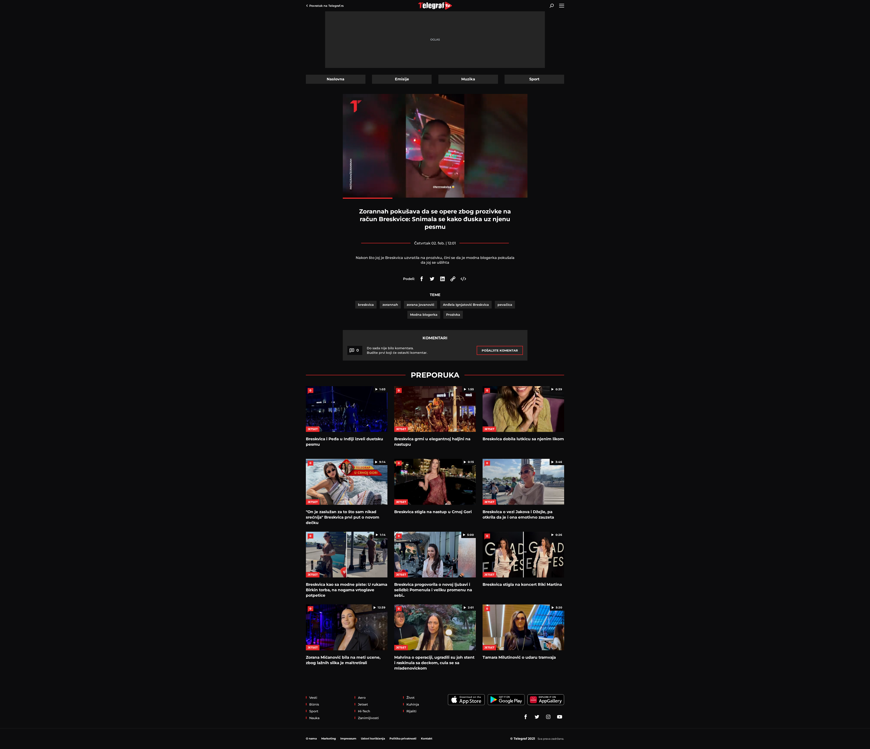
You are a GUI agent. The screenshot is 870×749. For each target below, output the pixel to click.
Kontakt (426, 738)
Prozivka (453, 315)
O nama (311, 738)
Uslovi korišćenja (373, 738)
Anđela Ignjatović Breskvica (466, 305)
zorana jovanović (420, 305)
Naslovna (335, 79)
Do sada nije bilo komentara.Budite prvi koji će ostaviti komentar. (397, 350)
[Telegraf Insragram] (548, 716)
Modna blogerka (423, 315)
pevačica (505, 305)
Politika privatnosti (402, 738)
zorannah (390, 305)
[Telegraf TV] (559, 716)
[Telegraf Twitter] (536, 716)
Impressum (348, 738)
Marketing (328, 738)
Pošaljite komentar (500, 350)
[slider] (435, 198)
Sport (534, 79)
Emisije (402, 79)
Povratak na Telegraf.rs (326, 5)
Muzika (468, 79)
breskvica (366, 305)
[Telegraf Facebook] (525, 716)
